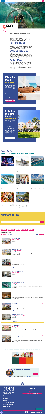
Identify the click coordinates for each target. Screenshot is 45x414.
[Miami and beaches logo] (9, 389)
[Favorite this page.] (4, 31)
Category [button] (17, 229)
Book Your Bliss (10, 100)
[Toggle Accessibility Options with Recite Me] (40, 1)
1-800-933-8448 (6, 396)
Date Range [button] (3, 229)
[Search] (42, 222)
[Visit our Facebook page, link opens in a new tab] (32, 391)
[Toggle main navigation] (43, 1)
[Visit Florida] (32, 412)
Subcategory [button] (24, 229)
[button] (13, 156)
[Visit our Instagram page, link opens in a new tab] (30, 391)
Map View (11, 234)
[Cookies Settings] (1, 412)
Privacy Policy (28, 376)
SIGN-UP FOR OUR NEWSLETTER (32, 393)
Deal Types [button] (30, 229)
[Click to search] (2, 222)
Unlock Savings (10, 138)
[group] (15, 358)
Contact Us (6, 398)
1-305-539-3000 (7, 395)
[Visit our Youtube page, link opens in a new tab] (34, 391)
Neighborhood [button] (10, 229)
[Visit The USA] (27, 412)
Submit (35, 373)
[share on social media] (6, 31)
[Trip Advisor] (39, 412)
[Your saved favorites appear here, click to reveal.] (39, 1)
